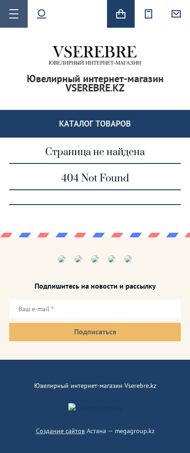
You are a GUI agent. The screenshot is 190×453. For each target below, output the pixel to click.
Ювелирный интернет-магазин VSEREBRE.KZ (95, 83)
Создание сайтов (60, 431)
